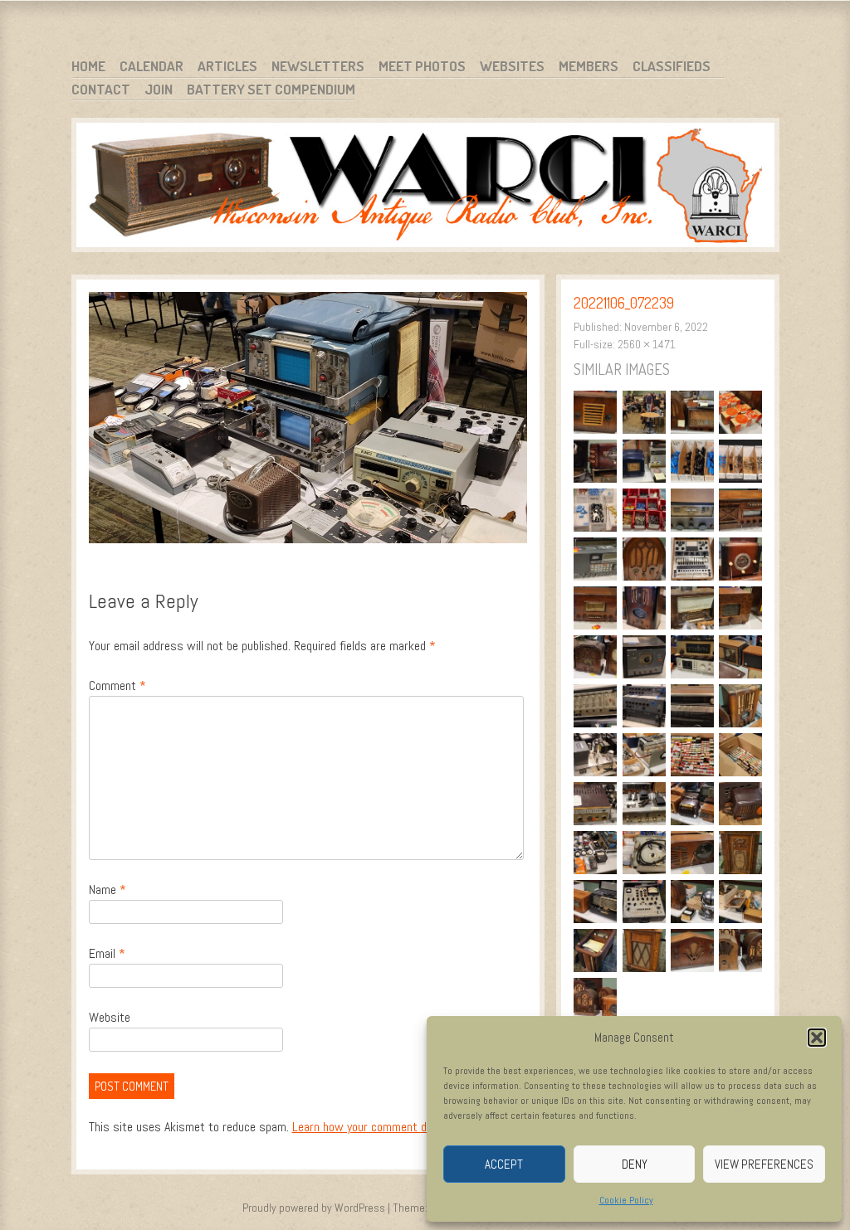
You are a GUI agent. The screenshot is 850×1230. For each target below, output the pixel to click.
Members (588, 66)
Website (109, 1017)
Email (107, 953)
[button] (816, 1037)
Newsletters (317, 66)
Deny (634, 1164)
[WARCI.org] (425, 188)
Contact (100, 89)
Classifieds (672, 66)
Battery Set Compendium (271, 89)
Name (107, 889)
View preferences (764, 1164)
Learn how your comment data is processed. (403, 1126)
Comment (117, 685)
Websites (512, 66)
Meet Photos (422, 66)
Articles (227, 66)
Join (158, 89)
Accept (504, 1164)
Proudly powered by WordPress (313, 1207)
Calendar (151, 66)
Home (88, 66)
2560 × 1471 (647, 344)
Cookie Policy (626, 1200)
